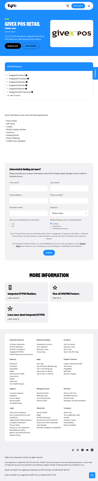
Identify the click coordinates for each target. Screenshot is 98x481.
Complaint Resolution (18, 422)
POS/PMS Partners (70, 396)
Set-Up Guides (15, 401)
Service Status (15, 398)
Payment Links (69, 347)
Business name (16, 207)
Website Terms (15, 435)
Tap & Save (68, 366)
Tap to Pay (67, 349)
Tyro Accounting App (44, 369)
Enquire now (13, 46)
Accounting (41, 352)
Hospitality (14, 369)
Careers (66, 417)
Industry (54, 207)
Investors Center (70, 420)
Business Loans (42, 349)
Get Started (78, 6)
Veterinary (13, 381)
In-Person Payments (17, 344)
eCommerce (57, 226)
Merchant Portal (43, 393)
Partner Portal (42, 401)
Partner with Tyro (70, 393)
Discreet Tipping (70, 374)
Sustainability (69, 422)
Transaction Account (44, 344)
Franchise (13, 366)
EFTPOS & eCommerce (60, 229)
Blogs (39, 415)
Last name (55, 182)
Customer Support (16, 393)
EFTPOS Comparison (17, 349)
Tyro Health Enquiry (17, 384)
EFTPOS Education (44, 417)
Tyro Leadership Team (72, 415)
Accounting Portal (43, 398)
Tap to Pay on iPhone (44, 371)
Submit (49, 252)
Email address (16, 195)
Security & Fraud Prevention (47, 420)
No (13, 226)
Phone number (56, 195)
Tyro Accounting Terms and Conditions (20, 416)
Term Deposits (42, 347)
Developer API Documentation (75, 401)
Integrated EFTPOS (17, 352)
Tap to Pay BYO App (71, 352)
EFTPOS (55, 224)
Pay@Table (68, 369)
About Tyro (68, 412)
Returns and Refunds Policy (20, 432)
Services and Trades (17, 374)
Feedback (13, 396)
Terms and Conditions (18, 412)
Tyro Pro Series (69, 344)
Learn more (12, 298)
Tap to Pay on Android (45, 374)
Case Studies (41, 425)
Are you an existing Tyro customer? (24, 220)
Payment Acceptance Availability (49, 427)
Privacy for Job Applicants (19, 427)
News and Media (70, 425)
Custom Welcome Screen (73, 364)
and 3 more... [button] (15, 95)
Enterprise (13, 364)
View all (56, 298)
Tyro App (40, 364)
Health (12, 379)
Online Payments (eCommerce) (21, 354)
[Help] (92, 475)
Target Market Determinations (21, 420)
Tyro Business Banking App (47, 366)
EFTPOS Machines (16, 347)
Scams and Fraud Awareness (47, 422)
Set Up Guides (42, 412)
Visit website (30, 46)
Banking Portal (42, 396)
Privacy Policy (15, 425)
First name (14, 182)
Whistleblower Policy (17, 430)
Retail (12, 371)
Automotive (14, 376)
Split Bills (67, 371)
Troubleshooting (16, 403)
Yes (13, 224)
